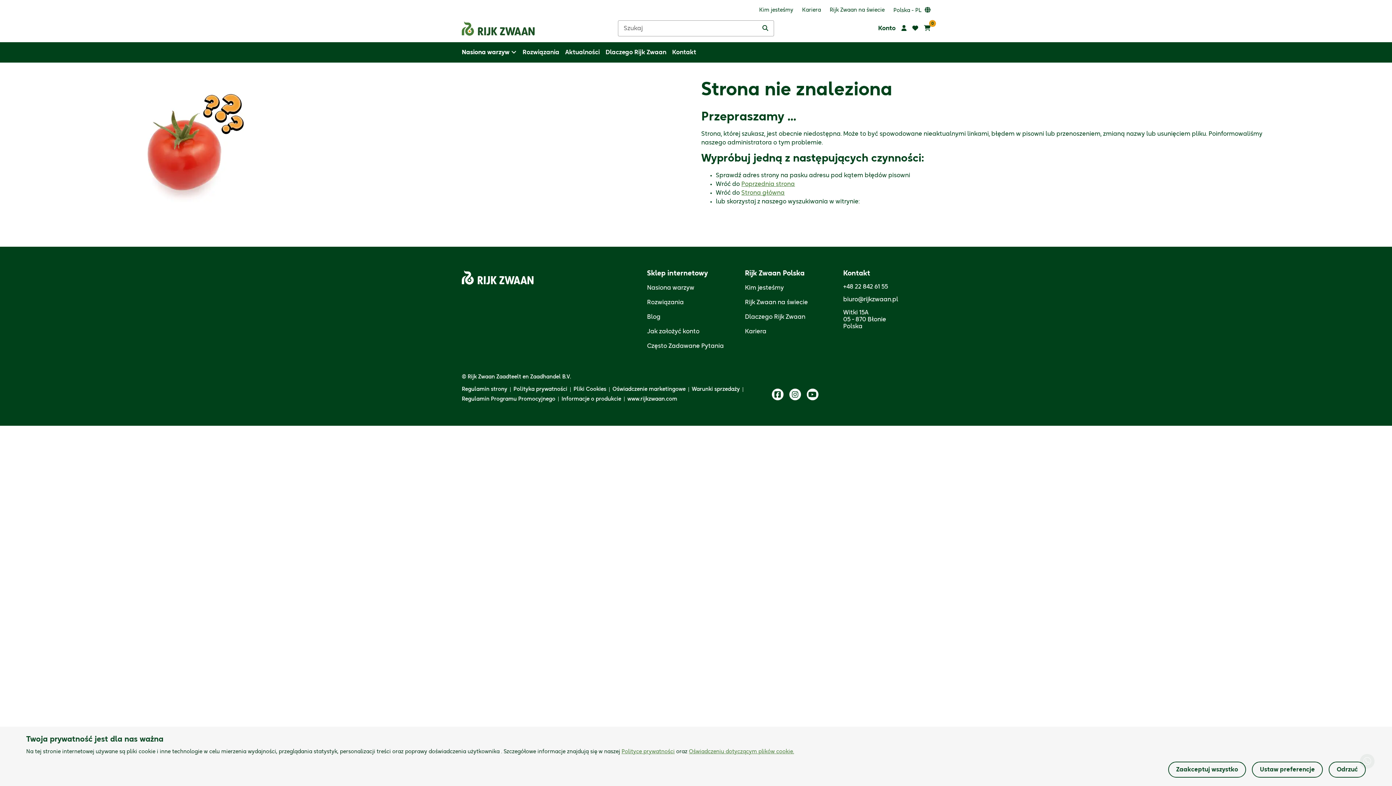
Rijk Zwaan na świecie (776, 302)
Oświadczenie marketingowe (649, 389)
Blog (654, 317)
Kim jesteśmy (764, 288)
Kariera (755, 331)
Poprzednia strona (768, 184)
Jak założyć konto (673, 331)
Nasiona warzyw (670, 288)
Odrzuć (1347, 770)
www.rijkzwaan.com (652, 399)
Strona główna (763, 193)
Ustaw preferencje (1287, 770)
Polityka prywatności (540, 389)
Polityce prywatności (648, 751)
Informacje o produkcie (591, 399)
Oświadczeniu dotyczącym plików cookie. (741, 751)
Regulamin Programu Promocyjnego (508, 399)
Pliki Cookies (590, 389)
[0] (927, 28)
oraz (708, 751)
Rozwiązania (665, 302)
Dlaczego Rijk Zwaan (775, 317)
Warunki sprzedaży (716, 389)
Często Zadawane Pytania (685, 346)
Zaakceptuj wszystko (1207, 770)
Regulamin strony (484, 389)
